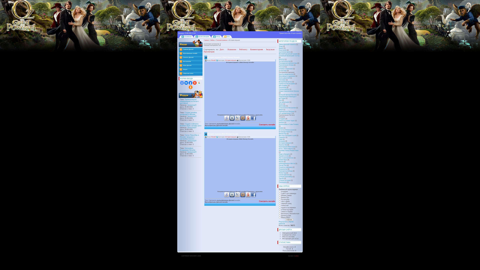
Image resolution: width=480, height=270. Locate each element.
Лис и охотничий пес (286, 158)
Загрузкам (270, 49)
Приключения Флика (286, 65)
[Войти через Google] (199, 83)
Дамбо (281, 48)
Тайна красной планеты (287, 44)
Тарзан (281, 178)
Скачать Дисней (188, 57)
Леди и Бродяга (284, 154)
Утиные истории (285, 180)
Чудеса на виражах (288, 207)
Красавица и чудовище (287, 76)
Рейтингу (243, 49)
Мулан (281, 161)
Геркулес (282, 137)
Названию (232, 49)
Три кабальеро (284, 102)
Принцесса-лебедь (285, 171)
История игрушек (285, 143)
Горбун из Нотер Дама (287, 83)
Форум (185, 69)
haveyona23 (192, 105)
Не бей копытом (284, 61)
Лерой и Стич (283, 156)
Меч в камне (283, 85)
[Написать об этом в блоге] (226, 120)
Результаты (283, 222)
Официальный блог (289, 233)
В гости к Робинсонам (286, 130)
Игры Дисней (187, 65)
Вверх (281, 109)
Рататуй (282, 67)
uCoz (296, 256)
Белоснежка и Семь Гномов (288, 124)
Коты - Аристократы (286, 149)
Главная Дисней (188, 49)
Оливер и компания (286, 69)
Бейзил (281, 122)
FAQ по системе (288, 237)
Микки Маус (283, 160)
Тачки (281, 46)
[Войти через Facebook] (190, 83)
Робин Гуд (282, 173)
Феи (280, 100)
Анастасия (282, 50)
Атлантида (283, 71)
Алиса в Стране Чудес (287, 121)
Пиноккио (282, 80)
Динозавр (282, 106)
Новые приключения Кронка (289, 91)
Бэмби (281, 128)
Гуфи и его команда (288, 193)
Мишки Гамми (286, 195)
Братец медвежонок (286, 74)
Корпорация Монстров (287, 147)
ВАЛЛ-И (281, 59)
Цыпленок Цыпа (284, 52)
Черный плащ (286, 203)
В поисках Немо (284, 132)
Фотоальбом (187, 61)
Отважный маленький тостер (289, 56)
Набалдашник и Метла (287, 163)
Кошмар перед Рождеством (288, 150)
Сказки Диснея (284, 175)
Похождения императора (288, 63)
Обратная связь (188, 73)
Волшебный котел (285, 82)
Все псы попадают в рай (287, 135)
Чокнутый (284, 205)
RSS (228, 37)
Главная (187, 37)
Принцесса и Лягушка (286, 111)
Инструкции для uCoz (290, 239)
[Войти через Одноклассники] (190, 87)
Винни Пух (285, 197)
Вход (218, 37)
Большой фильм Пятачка (288, 95)
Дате (222, 49)
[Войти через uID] (182, 83)
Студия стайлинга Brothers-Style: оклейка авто (190, 125)
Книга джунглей (284, 78)
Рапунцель (283, 182)
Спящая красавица (285, 177)
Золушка (282, 141)
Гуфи (280, 139)
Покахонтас (283, 169)
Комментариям (256, 49)
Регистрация (203, 37)
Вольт (281, 104)
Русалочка (282, 87)
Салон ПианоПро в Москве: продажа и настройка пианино (189, 137)
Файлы (212, 40)
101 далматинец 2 (285, 113)
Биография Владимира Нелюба (187, 149)
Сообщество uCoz (289, 235)
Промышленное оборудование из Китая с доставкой (189, 101)
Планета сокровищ (285, 167)
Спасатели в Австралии (287, 108)
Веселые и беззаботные (290, 213)
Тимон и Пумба (286, 211)
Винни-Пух (282, 133)
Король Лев (283, 145)
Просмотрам (209, 52)
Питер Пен (283, 165)
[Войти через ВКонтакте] (186, 83)
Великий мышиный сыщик (288, 54)
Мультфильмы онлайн (190, 53)
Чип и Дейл (285, 201)
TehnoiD (213, 60)
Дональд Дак (286, 215)
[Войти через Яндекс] (195, 83)
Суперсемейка (284, 89)
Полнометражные (221, 40)
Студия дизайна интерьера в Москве (188, 113)
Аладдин (282, 119)
